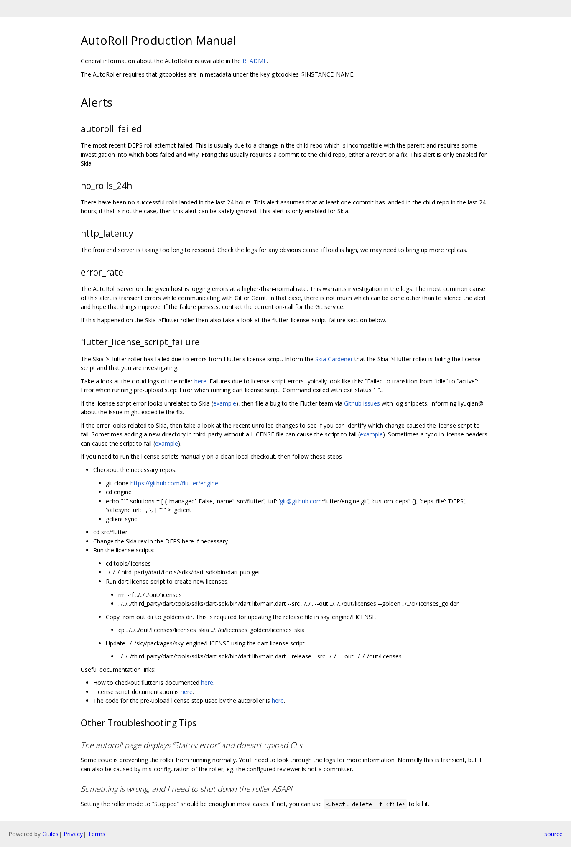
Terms (96, 834)
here (200, 381)
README (254, 61)
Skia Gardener (334, 359)
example (224, 403)
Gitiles (50, 834)
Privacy (73, 834)
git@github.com (301, 501)
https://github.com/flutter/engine (174, 483)
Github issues (362, 403)
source (553, 834)
